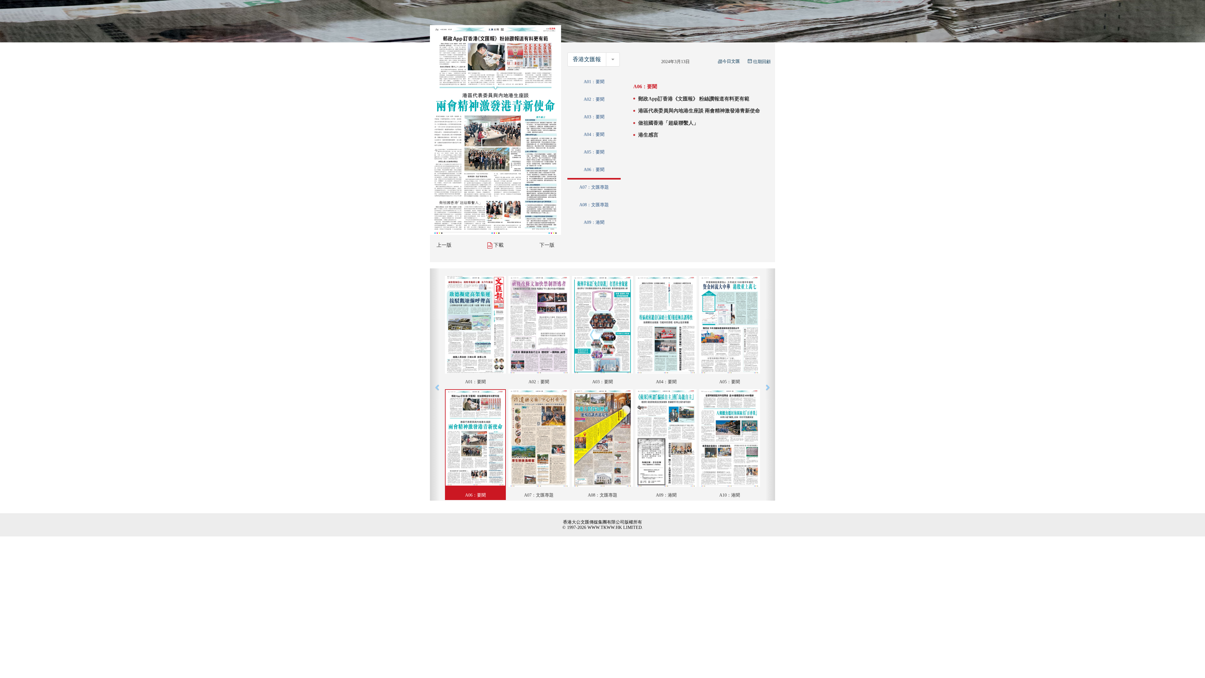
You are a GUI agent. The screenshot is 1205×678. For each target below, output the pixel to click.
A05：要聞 (594, 152)
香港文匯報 (587, 59)
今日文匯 (731, 61)
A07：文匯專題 (594, 187)
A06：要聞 (594, 169)
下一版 (546, 245)
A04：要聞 (594, 134)
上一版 (444, 245)
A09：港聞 (594, 222)
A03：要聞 (594, 117)
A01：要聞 (594, 81)
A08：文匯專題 (594, 204)
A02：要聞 (594, 99)
